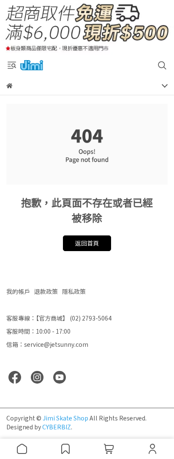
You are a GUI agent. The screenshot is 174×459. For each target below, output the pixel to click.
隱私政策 (74, 291)
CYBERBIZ (56, 427)
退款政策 (46, 291)
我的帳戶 (18, 291)
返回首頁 (87, 243)
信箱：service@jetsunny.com (47, 344)
